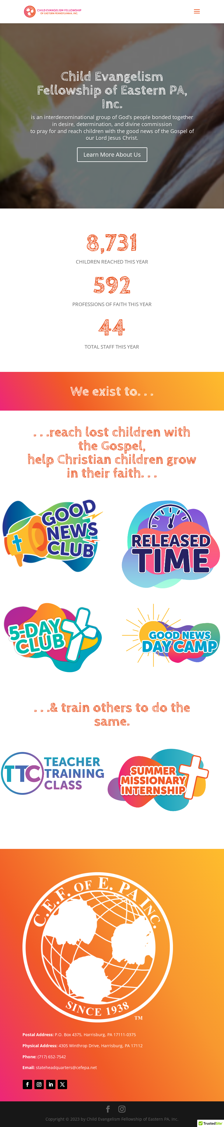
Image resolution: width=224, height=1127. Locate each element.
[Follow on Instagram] (39, 1084)
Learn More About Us (112, 154)
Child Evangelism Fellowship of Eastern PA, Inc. (112, 90)
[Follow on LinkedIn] (50, 1084)
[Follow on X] (62, 1084)
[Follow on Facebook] (27, 1084)
